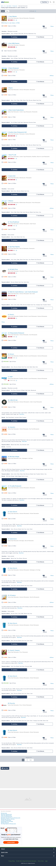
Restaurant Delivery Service (8, 819)
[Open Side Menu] (54, 2)
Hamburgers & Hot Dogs (27, 458)
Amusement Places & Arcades (26, 271)
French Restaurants (36, 202)
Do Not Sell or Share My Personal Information (26, 861)
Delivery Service (5, 822)
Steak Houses (33, 223)
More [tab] (2, 856)
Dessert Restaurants (29, 540)
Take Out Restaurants (34, 597)
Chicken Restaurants (24, 429)
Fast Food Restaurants (34, 429)
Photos (52, 26)
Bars (20, 458)
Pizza (20, 652)
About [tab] (3, 849)
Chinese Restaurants (24, 334)
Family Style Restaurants (13, 18)
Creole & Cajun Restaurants (25, 111)
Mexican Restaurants (24, 18)
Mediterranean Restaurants (25, 202)
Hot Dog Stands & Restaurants (8, 823)
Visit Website (40, 37)
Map (7, 11)
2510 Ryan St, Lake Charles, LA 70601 (11, 23)
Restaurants (32, 18)
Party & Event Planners (38, 271)
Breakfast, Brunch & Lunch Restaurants (41, 156)
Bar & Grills (32, 293)
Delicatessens (22, 177)
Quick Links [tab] (4, 852)
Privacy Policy (12, 861)
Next (31, 760)
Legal (46, 861)
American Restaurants (24, 89)
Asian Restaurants (33, 334)
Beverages (21, 540)
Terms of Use (41, 861)
